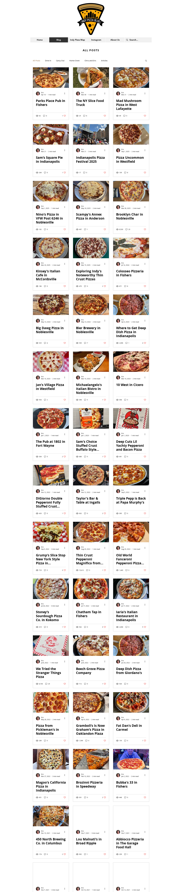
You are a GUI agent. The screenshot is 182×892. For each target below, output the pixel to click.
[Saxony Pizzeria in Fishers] (51, 873)
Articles (104, 60)
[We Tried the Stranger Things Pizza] (51, 645)
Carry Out (60, 60)
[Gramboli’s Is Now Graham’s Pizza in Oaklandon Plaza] (91, 702)
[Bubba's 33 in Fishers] (131, 759)
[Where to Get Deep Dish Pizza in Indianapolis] (131, 305)
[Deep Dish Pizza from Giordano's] (131, 645)
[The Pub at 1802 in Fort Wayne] (51, 418)
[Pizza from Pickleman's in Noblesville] (51, 702)
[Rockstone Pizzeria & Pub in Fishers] (131, 873)
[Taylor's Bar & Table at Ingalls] (91, 475)
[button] (146, 61)
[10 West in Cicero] (131, 361)
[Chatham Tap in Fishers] (91, 589)
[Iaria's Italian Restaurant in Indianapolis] (131, 589)
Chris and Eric (90, 60)
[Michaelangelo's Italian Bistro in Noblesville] (91, 361)
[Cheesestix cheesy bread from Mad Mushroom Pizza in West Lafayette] (131, 77)
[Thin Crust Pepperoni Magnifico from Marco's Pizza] (91, 532)
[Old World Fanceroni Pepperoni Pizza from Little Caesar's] (131, 532)
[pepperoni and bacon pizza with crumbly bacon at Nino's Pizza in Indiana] (51, 191)
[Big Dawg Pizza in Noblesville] (51, 305)
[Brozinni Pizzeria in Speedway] (91, 759)
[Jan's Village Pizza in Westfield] (51, 361)
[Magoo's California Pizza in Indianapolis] (51, 759)
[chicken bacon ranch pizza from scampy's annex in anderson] (91, 191)
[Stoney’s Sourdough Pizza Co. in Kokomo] (51, 589)
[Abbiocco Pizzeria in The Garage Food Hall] (131, 816)
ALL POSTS (91, 50)
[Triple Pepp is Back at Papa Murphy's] (131, 475)
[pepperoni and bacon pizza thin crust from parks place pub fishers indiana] (51, 77)
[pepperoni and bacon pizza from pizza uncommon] (131, 134)
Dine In (48, 60)
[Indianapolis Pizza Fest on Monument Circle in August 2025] (91, 134)
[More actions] (65, 93)
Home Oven (74, 60)
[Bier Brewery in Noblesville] (91, 305)
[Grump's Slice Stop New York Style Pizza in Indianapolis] (51, 532)
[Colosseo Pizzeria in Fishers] (131, 248)
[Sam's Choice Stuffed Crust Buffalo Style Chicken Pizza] (91, 418)
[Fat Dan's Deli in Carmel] (131, 702)
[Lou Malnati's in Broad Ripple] (91, 816)
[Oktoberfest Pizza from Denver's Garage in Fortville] (91, 873)
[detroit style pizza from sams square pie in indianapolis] (51, 134)
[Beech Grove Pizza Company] (91, 645)
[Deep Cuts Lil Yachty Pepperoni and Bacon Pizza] (131, 418)
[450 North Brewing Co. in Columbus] (51, 816)
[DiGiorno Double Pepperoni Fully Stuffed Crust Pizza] (51, 475)
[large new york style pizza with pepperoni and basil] (131, 191)
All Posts (36, 60)
